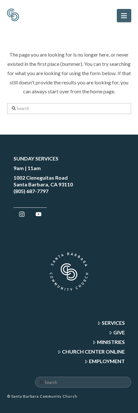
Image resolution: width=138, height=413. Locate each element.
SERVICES (113, 323)
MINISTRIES (111, 342)
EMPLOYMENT (107, 361)
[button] (124, 15)
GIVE (119, 332)
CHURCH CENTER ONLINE (93, 351)
